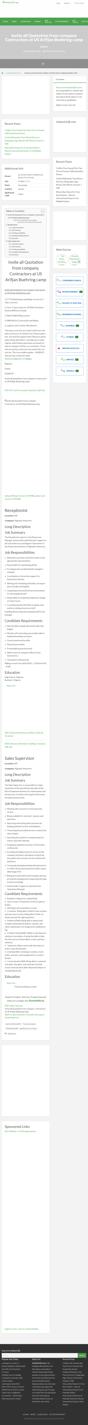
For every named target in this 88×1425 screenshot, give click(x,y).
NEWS (14, 21)
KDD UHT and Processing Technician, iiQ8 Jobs (25, 390)
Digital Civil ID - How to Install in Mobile (21, 1329)
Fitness (70, 337)
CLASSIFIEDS (25, 21)
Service (70, 359)
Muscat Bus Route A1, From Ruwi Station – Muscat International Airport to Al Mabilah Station (23, 151)
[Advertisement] (44, 11)
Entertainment (70, 292)
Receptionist (12, 225)
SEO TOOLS (75, 21)
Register (67, 3)
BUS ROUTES (48, 21)
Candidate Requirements (20, 236)
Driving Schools (70, 348)
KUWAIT (37, 21)
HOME (5, 21)
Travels (70, 371)
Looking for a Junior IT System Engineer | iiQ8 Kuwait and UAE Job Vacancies (13, 1366)
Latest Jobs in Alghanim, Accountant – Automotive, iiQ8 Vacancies (12, 1395)
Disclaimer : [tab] (60, 79)
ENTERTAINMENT (57, 1414)
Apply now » (11, 685)
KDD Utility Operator (14, 1006)
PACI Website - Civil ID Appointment (20, 1131)
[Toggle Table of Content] (41, 211)
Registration (12, 1034)
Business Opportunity (32, 51)
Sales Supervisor (14, 241)
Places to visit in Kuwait (75, 303)
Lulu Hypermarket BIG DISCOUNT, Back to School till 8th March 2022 (13, 1387)
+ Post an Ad (79, 3)
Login (58, 3)
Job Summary (16, 230)
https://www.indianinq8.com (68, 87)
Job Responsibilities (18, 233)
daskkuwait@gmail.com (15, 359)
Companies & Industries (74, 280)
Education (15, 238)
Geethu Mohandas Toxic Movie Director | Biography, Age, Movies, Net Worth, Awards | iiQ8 (24, 140)
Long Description (17, 228)
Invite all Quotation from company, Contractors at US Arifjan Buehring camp (26, 216)
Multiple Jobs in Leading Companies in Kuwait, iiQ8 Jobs (12, 1378)
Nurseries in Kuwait (72, 314)
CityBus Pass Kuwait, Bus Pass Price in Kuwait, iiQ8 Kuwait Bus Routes (69, 171)
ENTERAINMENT (62, 21)
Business (70, 326)
